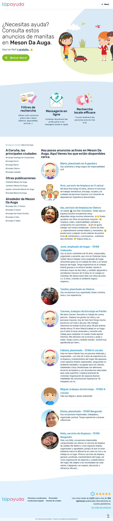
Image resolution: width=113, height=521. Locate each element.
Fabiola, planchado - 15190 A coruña (81, 350)
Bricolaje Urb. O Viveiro (15, 206)
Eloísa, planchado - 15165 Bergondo (81, 411)
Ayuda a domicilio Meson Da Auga (20, 189)
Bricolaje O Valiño (13, 221)
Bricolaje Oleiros (13, 168)
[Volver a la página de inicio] (13, 4)
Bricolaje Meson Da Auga (16, 193)
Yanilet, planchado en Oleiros (77, 289)
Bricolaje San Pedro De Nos (17, 213)
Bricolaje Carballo (13, 172)
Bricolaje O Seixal (13, 210)
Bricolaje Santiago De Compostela (20, 157)
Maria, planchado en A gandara (78, 163)
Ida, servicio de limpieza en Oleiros (80, 207)
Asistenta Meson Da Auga (16, 182)
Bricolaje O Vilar (12, 217)
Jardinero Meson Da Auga (16, 186)
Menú (106, 4)
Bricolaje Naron (12, 165)
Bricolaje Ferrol (12, 161)
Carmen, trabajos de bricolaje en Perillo (83, 311)
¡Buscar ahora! (18, 57)
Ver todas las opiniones (101, 507)
